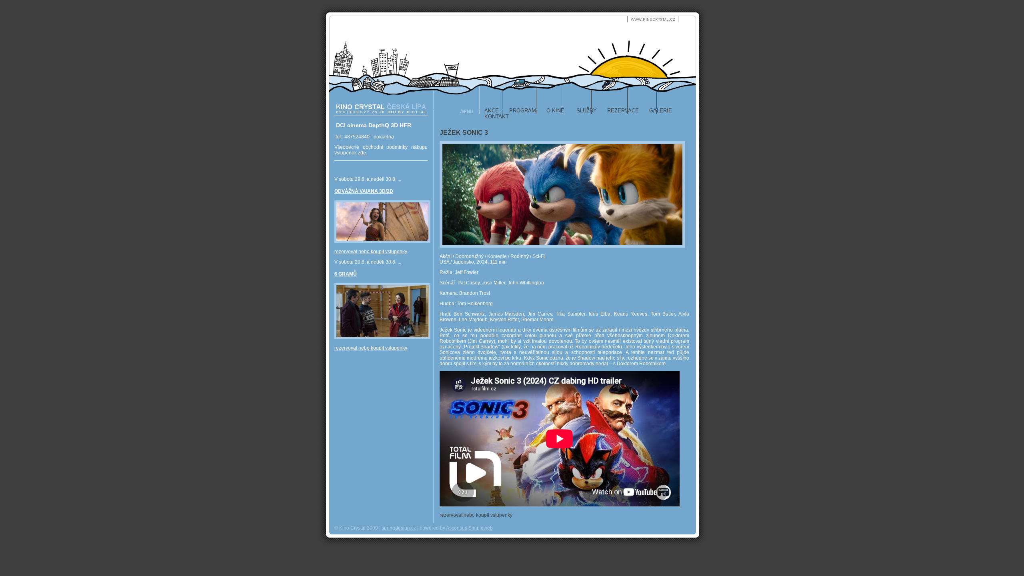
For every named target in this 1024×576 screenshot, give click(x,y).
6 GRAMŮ (345, 274)
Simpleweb (480, 528)
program (522, 111)
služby (586, 111)
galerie (660, 111)
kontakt (496, 117)
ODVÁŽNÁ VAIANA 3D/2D (363, 191)
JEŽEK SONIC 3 (464, 132)
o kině (555, 111)
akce (491, 111)
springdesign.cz (399, 528)
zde (362, 153)
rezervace (623, 111)
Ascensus (456, 528)
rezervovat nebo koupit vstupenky (370, 251)
